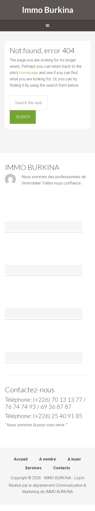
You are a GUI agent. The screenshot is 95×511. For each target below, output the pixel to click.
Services (33, 468)
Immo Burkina (47, 10)
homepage (28, 72)
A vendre (47, 459)
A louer (74, 459)
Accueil (21, 459)
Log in (79, 478)
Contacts (61, 468)
